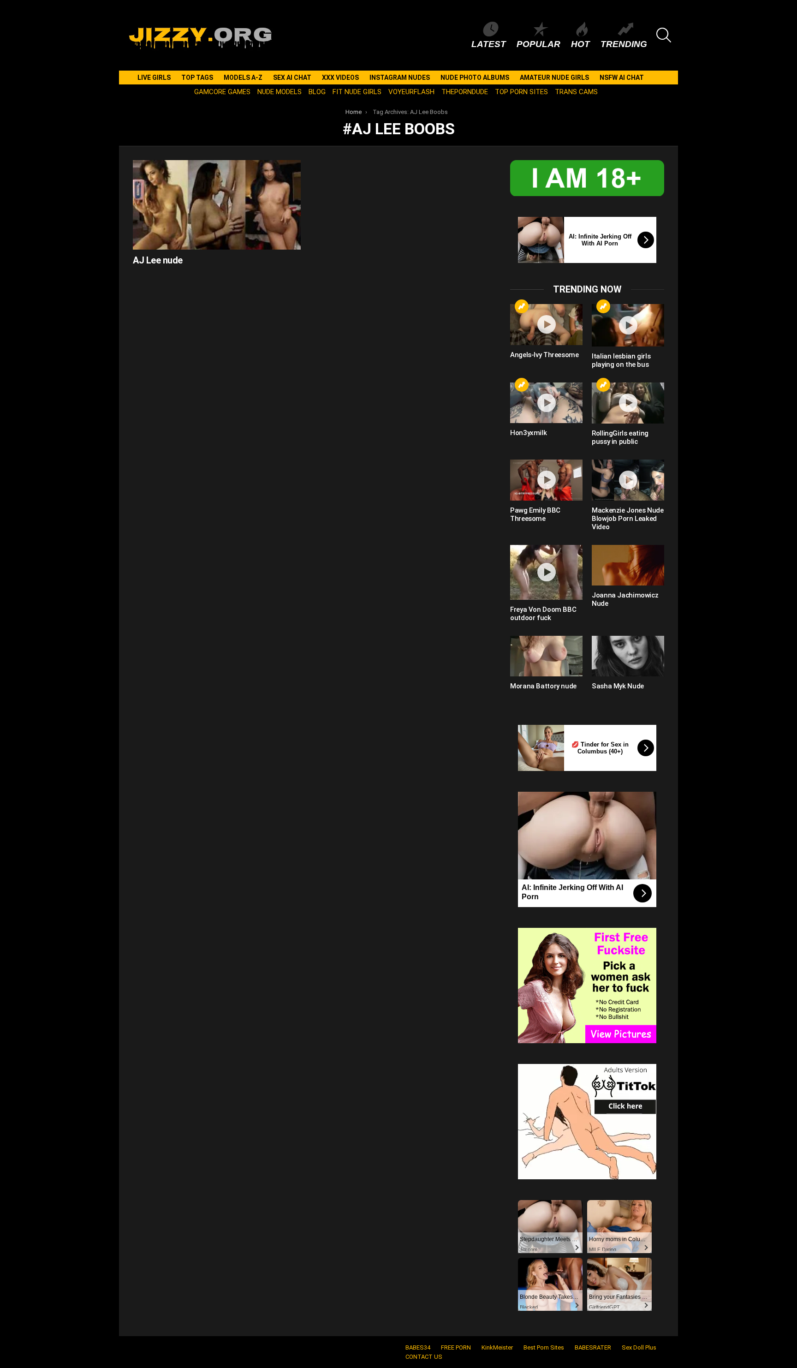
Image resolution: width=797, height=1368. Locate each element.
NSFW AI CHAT (622, 77)
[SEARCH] (663, 35)
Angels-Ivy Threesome (544, 355)
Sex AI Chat (292, 77)
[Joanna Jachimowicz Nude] (628, 565)
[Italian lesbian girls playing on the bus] (628, 325)
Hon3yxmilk (528, 433)
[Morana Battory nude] (546, 656)
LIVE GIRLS (154, 77)
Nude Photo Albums (474, 77)
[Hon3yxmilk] (546, 402)
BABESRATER (593, 1347)
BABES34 (417, 1347)
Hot (580, 44)
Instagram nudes (399, 77)
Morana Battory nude (543, 686)
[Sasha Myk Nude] (628, 656)
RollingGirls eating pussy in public (620, 437)
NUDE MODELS (279, 92)
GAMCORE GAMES (222, 92)
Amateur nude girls (554, 77)
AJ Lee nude (158, 260)
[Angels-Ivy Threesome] (546, 324)
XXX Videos (340, 77)
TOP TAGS (197, 77)
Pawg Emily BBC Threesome (535, 514)
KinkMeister (497, 1347)
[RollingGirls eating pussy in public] (628, 403)
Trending (624, 44)
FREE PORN (456, 1347)
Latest (488, 44)
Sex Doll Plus (639, 1347)
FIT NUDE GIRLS (357, 92)
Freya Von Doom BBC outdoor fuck (543, 613)
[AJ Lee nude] (217, 205)
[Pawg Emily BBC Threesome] (546, 480)
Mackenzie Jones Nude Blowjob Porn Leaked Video (628, 518)
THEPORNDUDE (464, 92)
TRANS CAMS (576, 92)
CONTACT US (423, 1356)
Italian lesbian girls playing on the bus (621, 360)
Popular (538, 44)
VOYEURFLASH (411, 92)
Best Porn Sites (543, 1347)
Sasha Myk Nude (618, 686)
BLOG (317, 92)
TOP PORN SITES (521, 92)
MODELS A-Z (243, 77)
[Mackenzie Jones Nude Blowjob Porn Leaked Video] (628, 480)
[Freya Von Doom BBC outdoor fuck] (546, 572)
